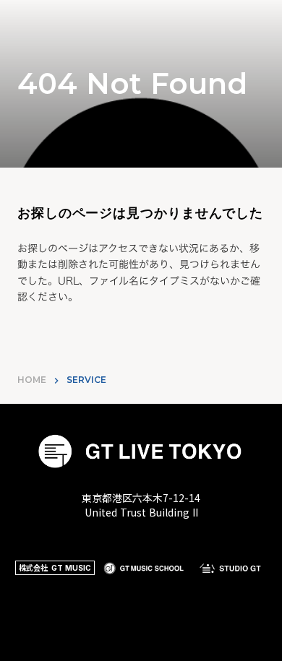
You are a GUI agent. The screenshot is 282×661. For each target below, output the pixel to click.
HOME (31, 379)
